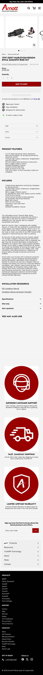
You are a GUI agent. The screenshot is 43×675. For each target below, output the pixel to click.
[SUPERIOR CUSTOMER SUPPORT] (21, 383)
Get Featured (6, 634)
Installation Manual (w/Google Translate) (16, 292)
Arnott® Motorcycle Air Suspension (15, 64)
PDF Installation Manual (10, 288)
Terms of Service (7, 624)
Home (4, 54)
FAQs (3, 611)
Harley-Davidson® (13, 54)
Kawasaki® (5, 593)
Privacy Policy (6, 621)
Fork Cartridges (7, 601)
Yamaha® (5, 596)
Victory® (5, 591)
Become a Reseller (8, 641)
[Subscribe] (35, 530)
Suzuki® (4, 589)
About (4, 631)
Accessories (6, 598)
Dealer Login (6, 649)
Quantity (5, 74)
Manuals (5, 614)
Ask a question (8, 308)
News (4, 646)
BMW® (4, 579)
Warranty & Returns (8, 636)
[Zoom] (34, 45)
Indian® (4, 586)
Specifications (7, 299)
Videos (4, 616)
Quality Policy (6, 639)
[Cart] (34, 8)
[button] (21, 90)
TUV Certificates (7, 619)
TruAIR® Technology (8, 644)
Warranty (5, 304)
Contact (4, 609)
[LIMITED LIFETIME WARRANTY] (21, 484)
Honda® (4, 584)
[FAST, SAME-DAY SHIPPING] (21, 434)
